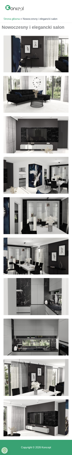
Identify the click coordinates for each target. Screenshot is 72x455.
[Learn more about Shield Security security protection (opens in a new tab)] (4, 450)
